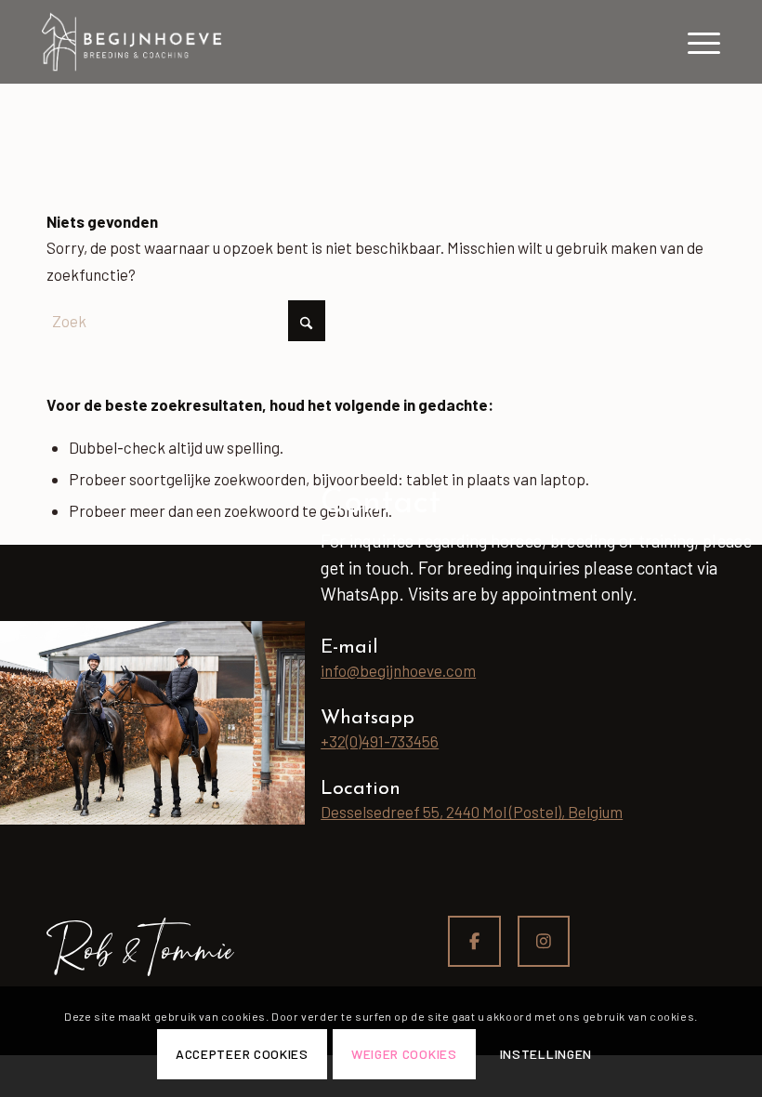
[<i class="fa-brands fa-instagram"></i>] (544, 942)
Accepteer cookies (242, 1054)
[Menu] (694, 42)
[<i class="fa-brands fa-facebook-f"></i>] (474, 942)
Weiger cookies (404, 1054)
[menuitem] (694, 42)
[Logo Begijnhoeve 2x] (132, 42)
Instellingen (546, 1054)
